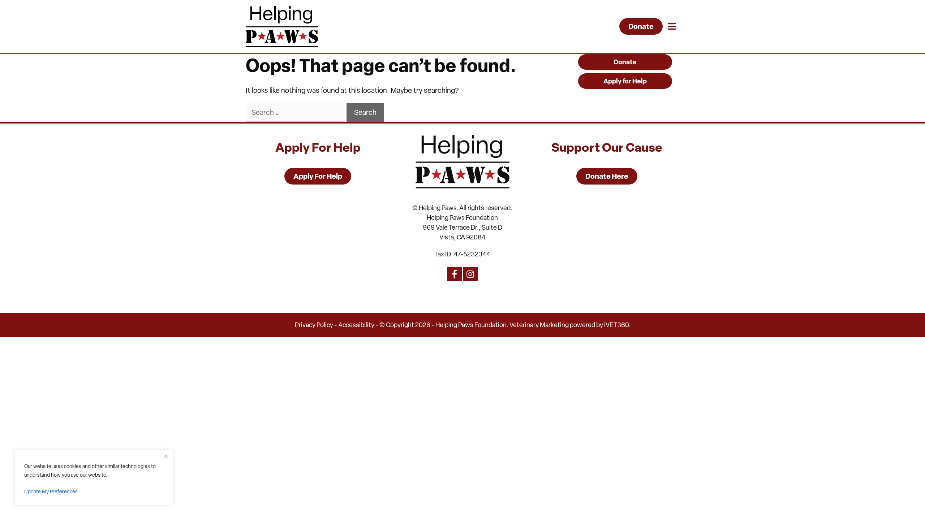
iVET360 (616, 325)
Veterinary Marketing (539, 325)
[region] (93, 478)
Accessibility (356, 325)
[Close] (166, 456)
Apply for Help (625, 81)
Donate (641, 26)
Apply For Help (317, 176)
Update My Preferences (51, 491)
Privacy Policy (314, 325)
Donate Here (606, 176)
